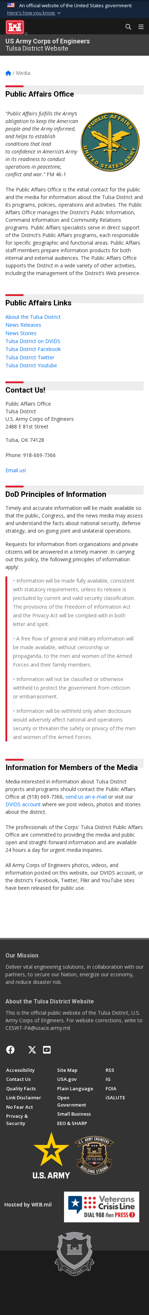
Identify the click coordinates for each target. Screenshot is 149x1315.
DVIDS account (23, 804)
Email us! (15, 470)
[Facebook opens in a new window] (10, 1049)
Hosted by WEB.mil (28, 1204)
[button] (34, 13)
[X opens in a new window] (32, 1049)
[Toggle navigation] (138, 27)
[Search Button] (125, 27)
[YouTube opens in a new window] (47, 1049)
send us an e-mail (86, 796)
